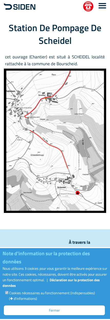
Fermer (54, 310)
